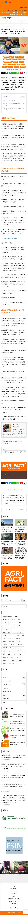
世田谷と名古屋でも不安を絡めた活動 (15, 104)
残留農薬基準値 (7, 61)
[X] (10, 908)
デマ (20, 622)
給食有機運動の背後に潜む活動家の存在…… (15, 109)
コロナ (5, 59)
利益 (23, 635)
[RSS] (17, 908)
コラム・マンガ (4, 37)
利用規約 (14, 896)
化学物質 (10, 638)
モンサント (15, 629)
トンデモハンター (20, 59)
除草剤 (20, 660)
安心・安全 (11, 641)
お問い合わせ (13, 10)
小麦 (19, 641)
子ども (4, 641)
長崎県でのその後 (10, 100)
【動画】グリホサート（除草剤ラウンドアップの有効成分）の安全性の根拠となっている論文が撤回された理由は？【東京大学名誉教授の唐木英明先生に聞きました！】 (13, 799)
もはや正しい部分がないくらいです (10, 238)
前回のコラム (4, 77)
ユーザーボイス (14, 891)
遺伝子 (4, 660)
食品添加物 (11, 663)
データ (4, 625)
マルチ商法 (6, 56)
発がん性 (17, 651)
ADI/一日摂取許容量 (7, 616)
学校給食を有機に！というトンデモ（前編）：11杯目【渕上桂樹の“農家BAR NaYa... (19, 431)
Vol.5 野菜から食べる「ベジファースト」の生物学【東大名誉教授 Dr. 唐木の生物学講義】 (13, 756)
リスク (4, 635)
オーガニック (20, 64)
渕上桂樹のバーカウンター (9, 64)
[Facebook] (13, 908)
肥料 (23, 651)
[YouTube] (15, 908)
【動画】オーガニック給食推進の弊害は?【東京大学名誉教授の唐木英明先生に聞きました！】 (13, 776)
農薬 (19, 69)
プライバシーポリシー (14, 901)
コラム (4, 66)
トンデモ (21, 61)
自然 (4, 654)
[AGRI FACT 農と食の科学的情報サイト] (7, 18)
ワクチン (10, 66)
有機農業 (16, 66)
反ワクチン (11, 59)
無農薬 (4, 651)
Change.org (21, 211)
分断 (18, 635)
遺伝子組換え (12, 660)
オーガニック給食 (19, 56)
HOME (14, 886)
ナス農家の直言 (6, 629)
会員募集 (21, 7)
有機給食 (15, 61)
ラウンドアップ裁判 (17, 632)
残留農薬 (23, 66)
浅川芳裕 (20, 644)
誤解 (9, 654)
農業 (12, 56)
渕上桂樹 (9, 69)
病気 (10, 651)
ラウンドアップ (6, 632)
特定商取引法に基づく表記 (14, 898)
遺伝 (18, 657)
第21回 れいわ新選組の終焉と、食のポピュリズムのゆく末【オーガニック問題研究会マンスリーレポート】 (13, 766)
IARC (16, 616)
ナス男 (18, 625)
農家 (15, 69)
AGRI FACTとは (22, 10)
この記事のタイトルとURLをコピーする (14, 489)
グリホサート (6, 622)
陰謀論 (4, 663)
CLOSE (22, 96)
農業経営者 (5, 657)
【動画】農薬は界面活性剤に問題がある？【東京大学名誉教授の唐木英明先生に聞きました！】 (13, 787)
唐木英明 (18, 638)
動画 (4, 638)
